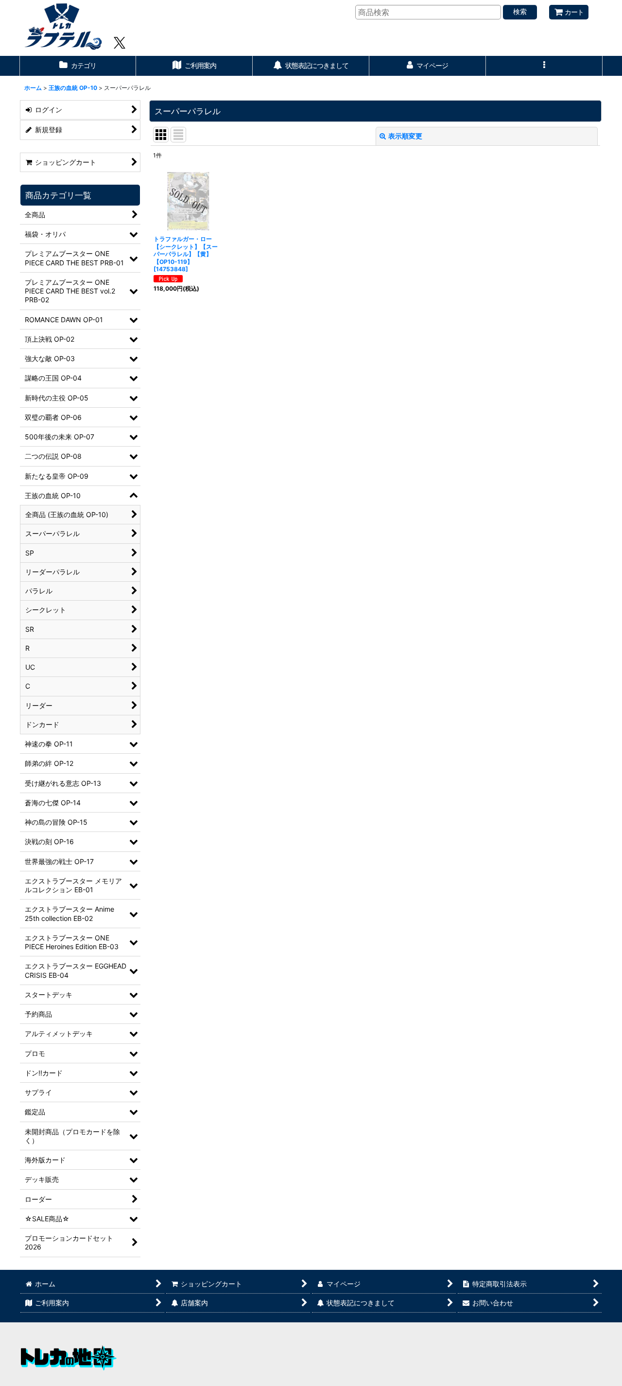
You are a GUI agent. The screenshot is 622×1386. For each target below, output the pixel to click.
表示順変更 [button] (405, 136)
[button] (544, 66)
